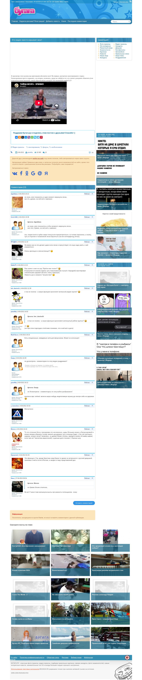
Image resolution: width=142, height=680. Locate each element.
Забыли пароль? (20, 1)
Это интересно (105, 46)
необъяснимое (56, 147)
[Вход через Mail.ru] (41, 174)
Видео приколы (18, 147)
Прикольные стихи (122, 54)
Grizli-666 (14, 217)
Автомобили (119, 52)
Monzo (13, 429)
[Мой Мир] (25, 137)
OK (53, 1)
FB (50, 1)
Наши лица (104, 56)
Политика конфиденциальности (32, 657)
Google (57, 1)
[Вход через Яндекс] (47, 174)
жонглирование (34, 147)
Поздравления (120, 58)
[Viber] (29, 137)
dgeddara (14, 194)
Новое (63, 21)
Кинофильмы (120, 50)
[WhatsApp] (32, 137)
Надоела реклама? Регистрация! (31, 21)
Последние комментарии (77, 21)
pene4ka (30, 152)
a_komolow (15, 406)
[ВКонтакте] (16, 137)
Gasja (13, 358)
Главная (15, 21)
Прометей (14, 455)
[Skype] (35, 137)
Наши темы (119, 56)
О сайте (14, 657)
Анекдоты (118, 46)
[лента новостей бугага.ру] (131, 2)
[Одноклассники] (19, 137)
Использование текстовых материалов (25, 669)
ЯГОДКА (14, 242)
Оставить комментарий (84, 503)
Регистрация (29, 1)
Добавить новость (53, 21)
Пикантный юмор (106, 48)
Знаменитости (105, 50)
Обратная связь (123, 2)
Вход (13, 1)
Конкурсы (103, 58)
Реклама (115, 2)
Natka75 (13, 265)
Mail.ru (61, 1)
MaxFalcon (14, 335)
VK (48, 1)
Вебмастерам (76, 657)
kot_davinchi (15, 288)
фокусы (45, 147)
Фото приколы (105, 44)
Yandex (66, 1)
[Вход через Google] (34, 174)
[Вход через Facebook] (22, 174)
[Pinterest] (41, 137)
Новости (103, 54)
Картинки (103, 52)
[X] (22, 137)
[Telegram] (38, 137)
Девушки (118, 48)
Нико (12, 478)
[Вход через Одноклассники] (28, 174)
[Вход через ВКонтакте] (15, 174)
